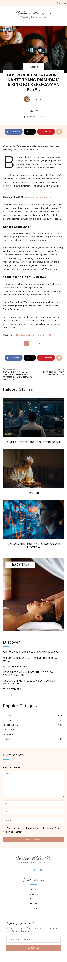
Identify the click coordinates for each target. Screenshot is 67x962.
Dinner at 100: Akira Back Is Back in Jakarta (31, 652)
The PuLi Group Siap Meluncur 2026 (53, 373)
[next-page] (10, 695)
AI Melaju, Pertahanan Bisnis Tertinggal (33, 442)
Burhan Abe (38, 99)
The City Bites (12, 689)
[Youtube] (41, 870)
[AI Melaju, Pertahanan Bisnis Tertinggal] (33, 417)
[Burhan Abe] (28, 99)
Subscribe (33, 948)
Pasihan (33, 493)
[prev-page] (5, 695)
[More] (59, 132)
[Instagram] (33, 870)
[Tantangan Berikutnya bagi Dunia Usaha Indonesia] (33, 519)
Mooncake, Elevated (16, 666)
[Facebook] (26, 870)
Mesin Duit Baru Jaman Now (38, 197)
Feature (33, 66)
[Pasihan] (33, 468)
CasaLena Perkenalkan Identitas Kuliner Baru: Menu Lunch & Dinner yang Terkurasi (17, 376)
